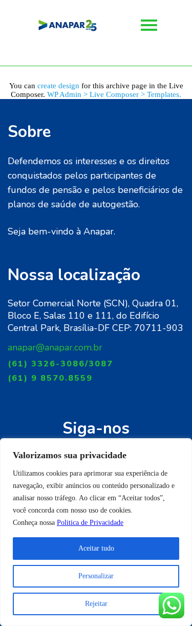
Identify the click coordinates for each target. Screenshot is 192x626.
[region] (96, 532)
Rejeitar (96, 604)
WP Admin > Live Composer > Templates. (114, 94)
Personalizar (96, 576)
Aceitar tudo (96, 548)
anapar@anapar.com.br (55, 347)
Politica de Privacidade (90, 522)
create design (58, 86)
